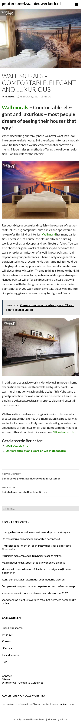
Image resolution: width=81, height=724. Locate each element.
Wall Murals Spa (17, 446)
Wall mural (49, 234)
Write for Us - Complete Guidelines (22, 682)
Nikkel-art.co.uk (63, 432)
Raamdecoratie (11, 654)
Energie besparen (12, 627)
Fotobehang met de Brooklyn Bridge (24, 490)
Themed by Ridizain (57, 719)
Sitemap (6, 679)
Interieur (8, 96)
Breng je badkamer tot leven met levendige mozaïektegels (36, 532)
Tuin (4, 661)
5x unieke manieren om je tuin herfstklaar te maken (32, 555)
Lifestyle (7, 648)
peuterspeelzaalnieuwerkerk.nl (31, 3)
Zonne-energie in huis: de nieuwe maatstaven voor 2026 (35, 593)
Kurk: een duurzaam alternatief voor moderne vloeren (33, 579)
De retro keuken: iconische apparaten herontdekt (31, 538)
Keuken (6, 641)
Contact (7, 675)
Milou (47, 96)
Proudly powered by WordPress (30, 719)
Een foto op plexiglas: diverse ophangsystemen (31, 476)
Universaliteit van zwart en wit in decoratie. (36, 450)
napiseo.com (66, 704)
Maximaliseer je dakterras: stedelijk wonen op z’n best (33, 562)
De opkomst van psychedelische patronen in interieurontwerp (38, 586)
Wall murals (15, 107)
